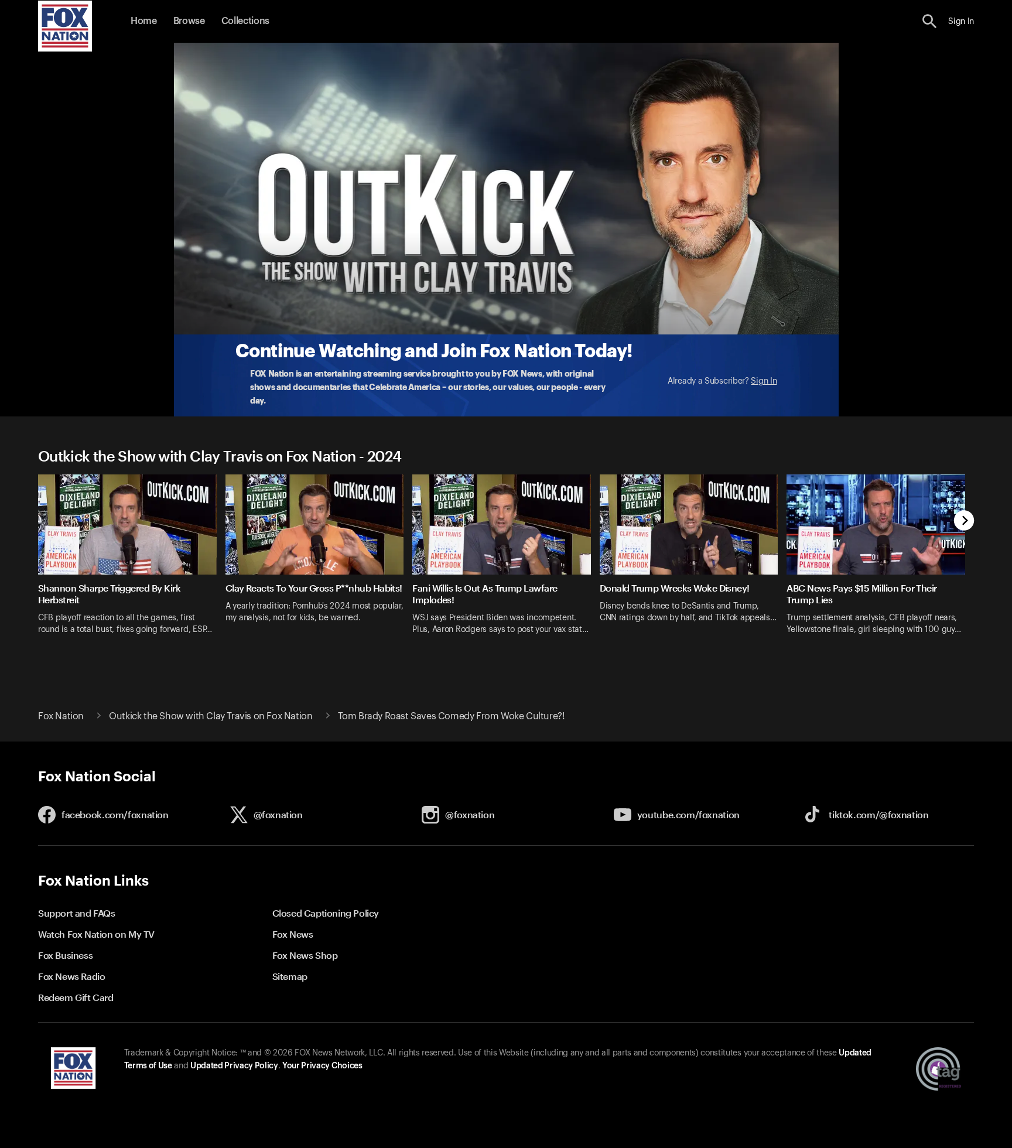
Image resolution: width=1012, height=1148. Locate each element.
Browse (189, 21)
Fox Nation (61, 716)
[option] (131, 562)
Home (144, 21)
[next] (964, 521)
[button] (929, 21)
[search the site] (929, 21)
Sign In (764, 381)
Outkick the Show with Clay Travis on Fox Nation (210, 716)
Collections (245, 21)
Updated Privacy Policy (234, 1066)
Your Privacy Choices (322, 1066)
